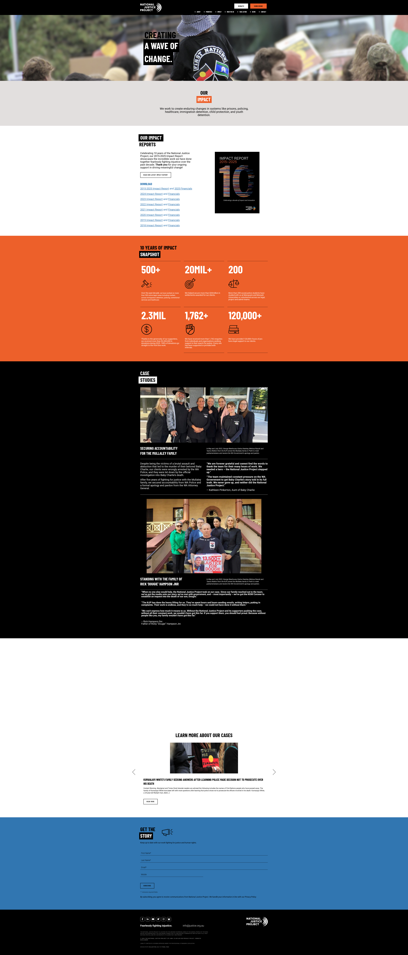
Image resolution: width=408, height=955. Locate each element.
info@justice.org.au (193, 925)
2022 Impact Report (151, 204)
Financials (174, 193)
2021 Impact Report (151, 209)
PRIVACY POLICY (188, 938)
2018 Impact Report (151, 225)
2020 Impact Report (151, 214)
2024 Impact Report (151, 193)
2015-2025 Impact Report (154, 188)
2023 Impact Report (151, 199)
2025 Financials (183, 188)
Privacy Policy (250, 897)
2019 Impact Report (151, 220)
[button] (241, 6)
